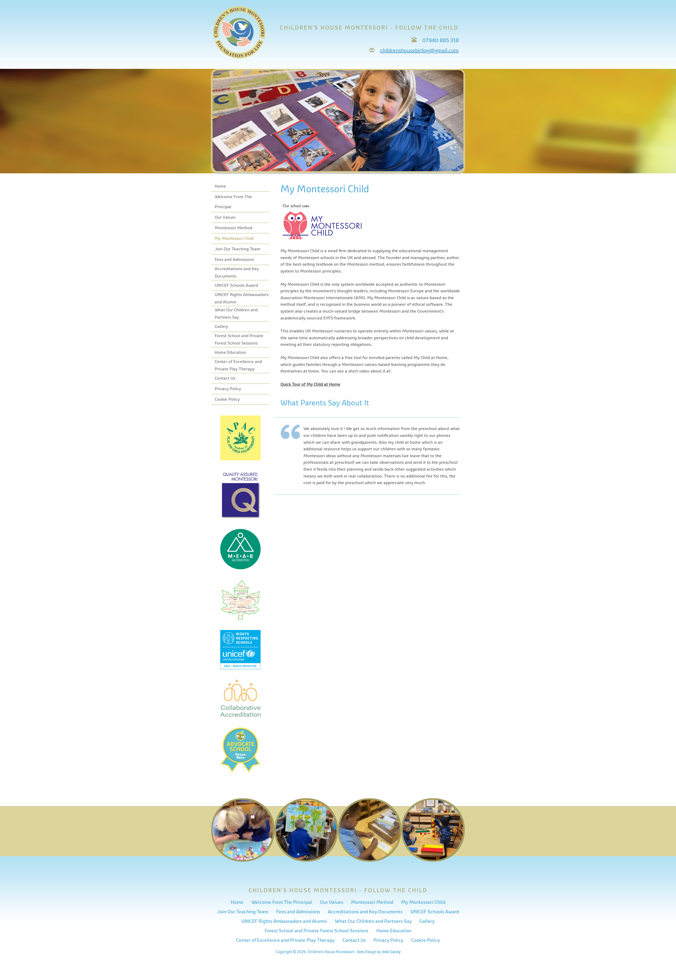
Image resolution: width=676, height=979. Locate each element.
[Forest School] (240, 618)
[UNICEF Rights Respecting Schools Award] (240, 668)
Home (220, 186)
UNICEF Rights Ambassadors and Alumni (284, 921)
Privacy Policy (228, 388)
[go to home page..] (239, 57)
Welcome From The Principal (281, 902)
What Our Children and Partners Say (373, 921)
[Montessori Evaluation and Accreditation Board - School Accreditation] (240, 568)
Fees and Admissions (234, 259)
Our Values (225, 217)
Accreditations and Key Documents (365, 912)
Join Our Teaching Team (237, 249)
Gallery (221, 326)
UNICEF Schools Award (236, 285)
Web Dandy (391, 952)
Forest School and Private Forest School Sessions (316, 931)
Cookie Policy (227, 399)
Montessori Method (233, 228)
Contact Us (225, 378)
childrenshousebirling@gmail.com (419, 50)
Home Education (230, 352)
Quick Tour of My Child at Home (310, 384)
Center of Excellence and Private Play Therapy (285, 940)
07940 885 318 (440, 40)
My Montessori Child (234, 238)
